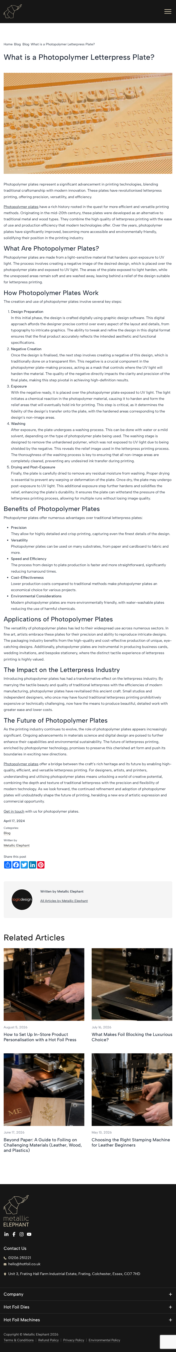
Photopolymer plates (21, 207)
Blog (7, 833)
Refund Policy (48, 1340)
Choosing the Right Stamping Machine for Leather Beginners (131, 1142)
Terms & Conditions (19, 1340)
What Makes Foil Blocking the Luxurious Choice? (132, 1037)
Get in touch (14, 811)
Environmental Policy (104, 1340)
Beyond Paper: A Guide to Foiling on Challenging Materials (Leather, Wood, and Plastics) (43, 1145)
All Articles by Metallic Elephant (64, 901)
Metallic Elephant (17, 845)
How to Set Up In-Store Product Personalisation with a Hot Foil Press (40, 1037)
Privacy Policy (73, 1340)
